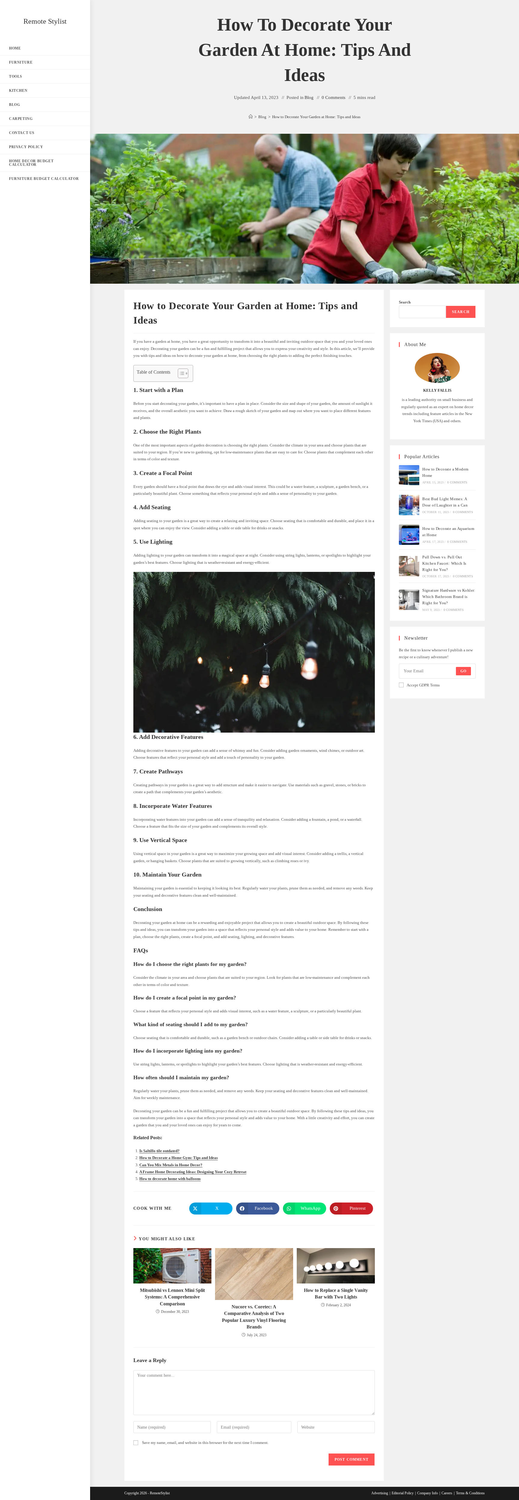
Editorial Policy (403, 1493)
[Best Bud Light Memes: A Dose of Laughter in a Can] (409, 505)
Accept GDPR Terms (423, 685)
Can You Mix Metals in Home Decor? (170, 1165)
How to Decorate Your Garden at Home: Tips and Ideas (316, 117)
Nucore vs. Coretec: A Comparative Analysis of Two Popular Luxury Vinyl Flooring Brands (254, 1316)
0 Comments (333, 97)
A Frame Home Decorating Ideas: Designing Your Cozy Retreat (192, 1172)
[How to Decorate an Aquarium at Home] (409, 534)
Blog (309, 97)
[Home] (251, 117)
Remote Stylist (45, 21)
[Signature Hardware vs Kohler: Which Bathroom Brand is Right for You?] (409, 600)
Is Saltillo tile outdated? (159, 1151)
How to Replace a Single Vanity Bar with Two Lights (336, 1293)
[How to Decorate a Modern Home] (409, 475)
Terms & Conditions (470, 1493)
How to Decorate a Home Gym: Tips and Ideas (178, 1157)
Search (405, 302)
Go (463, 671)
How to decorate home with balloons (170, 1178)
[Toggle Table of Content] (180, 373)
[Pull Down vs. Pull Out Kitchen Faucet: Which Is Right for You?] (409, 566)
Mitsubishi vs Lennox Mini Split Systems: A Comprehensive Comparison (172, 1297)
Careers (447, 1493)
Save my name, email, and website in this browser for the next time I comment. (205, 1442)
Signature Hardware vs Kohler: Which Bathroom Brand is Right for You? (448, 596)
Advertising (379, 1493)
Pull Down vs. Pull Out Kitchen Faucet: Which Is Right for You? (444, 563)
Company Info (427, 1493)
